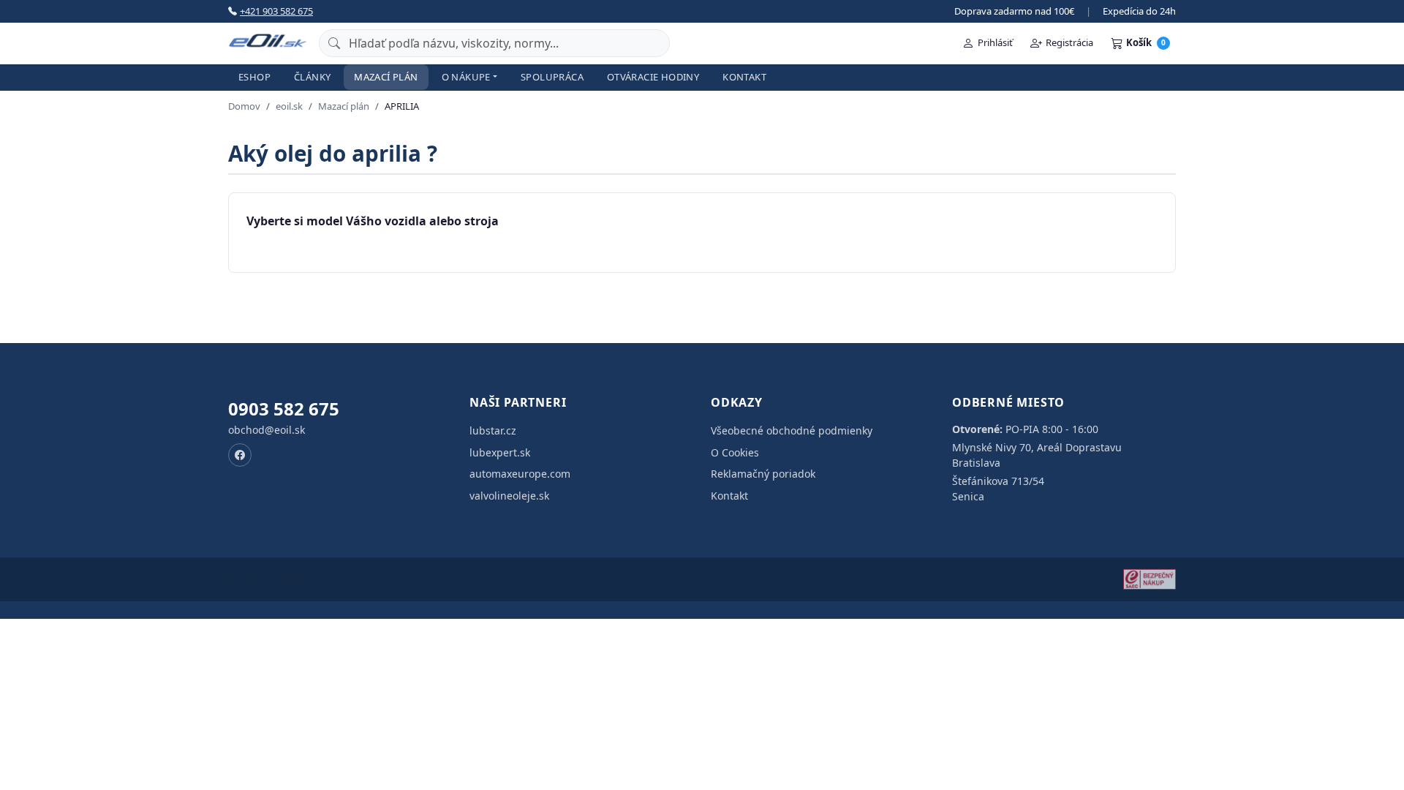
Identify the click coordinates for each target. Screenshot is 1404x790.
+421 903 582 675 (276, 11)
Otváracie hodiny (653, 76)
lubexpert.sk (499, 452)
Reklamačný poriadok (763, 474)
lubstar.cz (492, 430)
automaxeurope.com (519, 474)
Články (312, 76)
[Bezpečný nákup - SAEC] (1149, 579)
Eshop (254, 76)
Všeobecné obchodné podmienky (791, 430)
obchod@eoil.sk (266, 430)
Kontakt (744, 76)
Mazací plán (386, 76)
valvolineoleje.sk (509, 496)
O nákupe (466, 76)
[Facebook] (240, 455)
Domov (244, 106)
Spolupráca (552, 76)
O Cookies (735, 452)
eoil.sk (289, 106)
